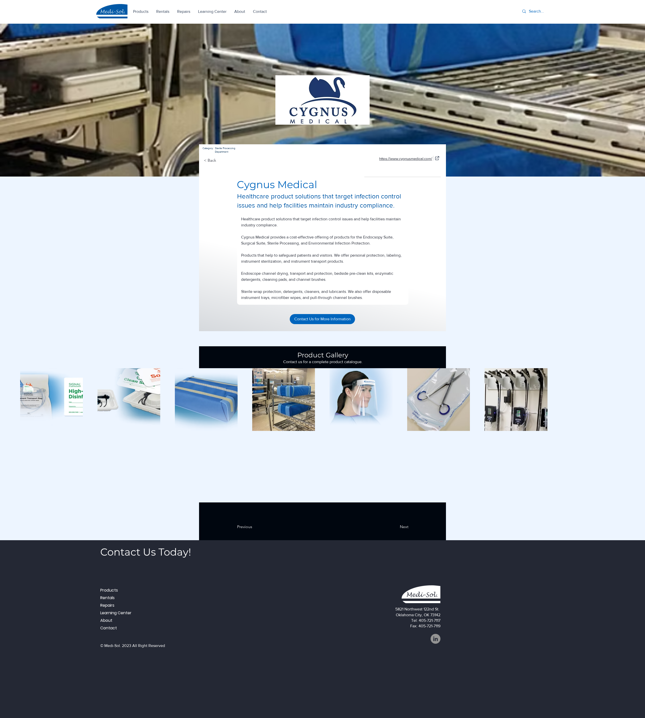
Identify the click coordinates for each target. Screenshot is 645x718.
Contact (108, 628)
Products (109, 590)
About (106, 620)
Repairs (107, 605)
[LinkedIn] (435, 639)
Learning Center (116, 613)
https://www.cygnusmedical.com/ (405, 158)
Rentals (107, 598)
